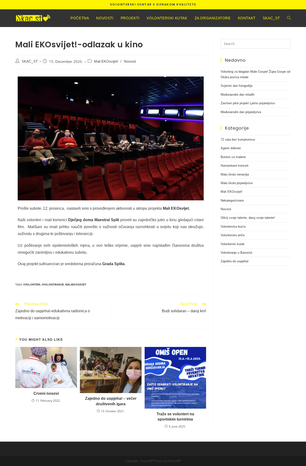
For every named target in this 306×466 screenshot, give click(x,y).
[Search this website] (256, 43)
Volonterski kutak (233, 244)
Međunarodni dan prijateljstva (241, 112)
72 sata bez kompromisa (238, 139)
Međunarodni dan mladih (237, 94)
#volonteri (31, 284)
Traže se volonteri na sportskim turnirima (175, 416)
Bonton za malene (233, 157)
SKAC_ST (30, 61)
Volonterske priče (233, 235)
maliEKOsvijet (75, 284)
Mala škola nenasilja (235, 174)
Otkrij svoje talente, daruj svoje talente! (248, 217)
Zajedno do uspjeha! (235, 261)
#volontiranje (53, 284)
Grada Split (112, 264)
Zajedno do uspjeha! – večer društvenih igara (111, 401)
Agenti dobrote (231, 148)
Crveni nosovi (46, 393)
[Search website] (289, 18)
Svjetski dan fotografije (236, 86)
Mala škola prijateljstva (236, 183)
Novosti (130, 61)
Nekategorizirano (232, 200)
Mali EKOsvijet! (106, 61)
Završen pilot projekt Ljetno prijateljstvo (248, 103)
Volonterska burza (233, 226)
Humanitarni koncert (234, 165)
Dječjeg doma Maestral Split (93, 220)
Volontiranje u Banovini (236, 252)
